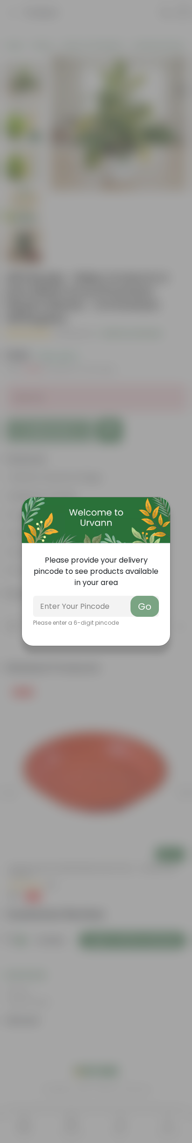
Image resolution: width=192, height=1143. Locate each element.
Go (144, 606)
